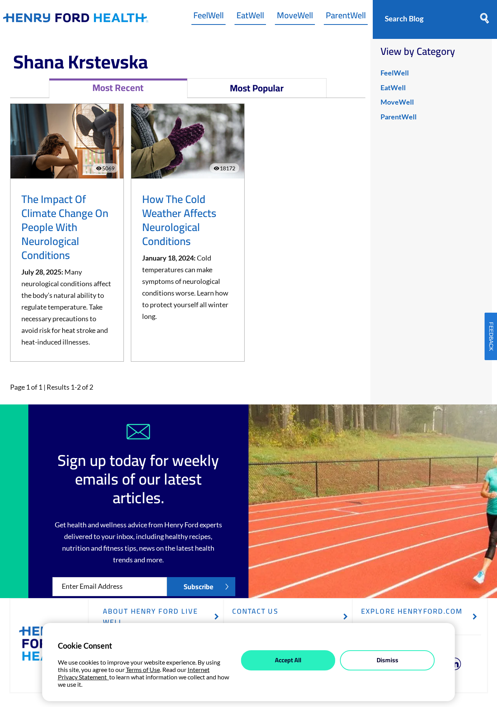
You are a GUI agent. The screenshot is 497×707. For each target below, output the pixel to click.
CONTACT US (255, 611)
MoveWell (295, 17)
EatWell (250, 17)
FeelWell (208, 17)
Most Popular (257, 88)
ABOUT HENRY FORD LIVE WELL (150, 616)
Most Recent (118, 87)
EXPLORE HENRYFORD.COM (412, 611)
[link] (75, 19)
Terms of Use (143, 669)
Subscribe (198, 586)
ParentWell (346, 17)
